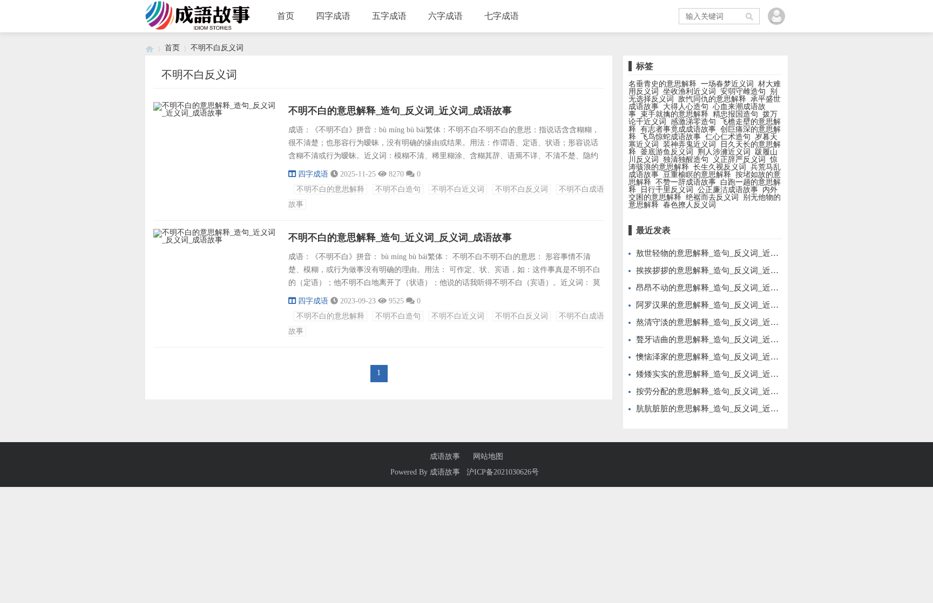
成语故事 (445, 456)
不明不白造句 (398, 189)
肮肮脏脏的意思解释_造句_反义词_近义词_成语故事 (729, 408)
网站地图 (488, 456)
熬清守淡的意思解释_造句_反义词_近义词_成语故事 (729, 322)
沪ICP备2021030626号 (502, 472)
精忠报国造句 (735, 114)
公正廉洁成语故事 (728, 190)
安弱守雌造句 (743, 91)
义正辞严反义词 (739, 159)
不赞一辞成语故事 (685, 182)
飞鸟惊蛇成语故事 (670, 137)
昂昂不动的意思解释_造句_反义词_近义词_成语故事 (729, 287)
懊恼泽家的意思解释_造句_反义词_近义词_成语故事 (729, 357)
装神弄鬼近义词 (689, 144)
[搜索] (750, 16)
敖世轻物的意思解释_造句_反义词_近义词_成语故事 (729, 253)
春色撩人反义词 (689, 205)
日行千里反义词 (666, 190)
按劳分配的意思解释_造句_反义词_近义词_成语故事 (729, 391)
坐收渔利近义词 (689, 91)
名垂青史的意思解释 (662, 84)
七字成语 (501, 16)
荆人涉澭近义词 (724, 152)
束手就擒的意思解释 (674, 114)
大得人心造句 (685, 107)
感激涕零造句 (693, 122)
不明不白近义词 (457, 189)
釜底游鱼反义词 (666, 152)
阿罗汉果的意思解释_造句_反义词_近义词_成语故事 (729, 305)
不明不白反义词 (521, 189)
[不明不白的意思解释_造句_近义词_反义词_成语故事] (215, 242)
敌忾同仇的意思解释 (712, 99)
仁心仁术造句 (728, 137)
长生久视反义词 (719, 167)
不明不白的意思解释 (330, 189)
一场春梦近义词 (727, 84)
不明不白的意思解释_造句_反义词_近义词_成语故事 (400, 110)
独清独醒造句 (685, 159)
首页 (285, 16)
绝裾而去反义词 (712, 197)
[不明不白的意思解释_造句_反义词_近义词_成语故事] (215, 115)
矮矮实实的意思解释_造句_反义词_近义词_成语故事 (729, 374)
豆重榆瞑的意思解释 (697, 175)
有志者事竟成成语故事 (678, 129)
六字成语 (445, 16)
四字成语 (333, 16)
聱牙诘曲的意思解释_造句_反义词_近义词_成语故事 (729, 339)
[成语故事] (149, 48)
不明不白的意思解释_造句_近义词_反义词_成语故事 (400, 237)
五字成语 (389, 16)
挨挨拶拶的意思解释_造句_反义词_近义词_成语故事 (729, 270)
